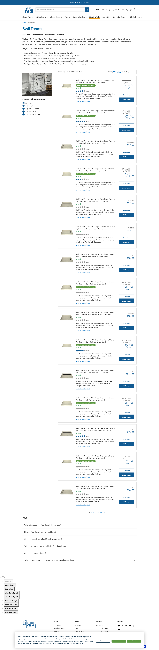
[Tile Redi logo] (27, 9)
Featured (8, 581)
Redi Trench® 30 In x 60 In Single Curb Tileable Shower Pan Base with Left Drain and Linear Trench (95, 112)
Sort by (110, 72)
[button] (2, 2)
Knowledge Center (119, 17)
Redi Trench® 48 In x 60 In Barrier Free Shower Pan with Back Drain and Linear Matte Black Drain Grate (95, 371)
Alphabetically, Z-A (11, 597)
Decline (119, 641)
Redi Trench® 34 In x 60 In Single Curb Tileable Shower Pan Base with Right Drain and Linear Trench (95, 341)
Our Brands (57, 625)
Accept (134, 641)
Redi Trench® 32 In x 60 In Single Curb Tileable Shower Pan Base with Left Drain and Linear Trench (95, 457)
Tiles (66, 17)
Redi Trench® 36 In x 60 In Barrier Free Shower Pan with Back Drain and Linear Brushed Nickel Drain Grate (95, 429)
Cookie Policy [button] (35, 643)
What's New (106, 17)
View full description (83, 101)
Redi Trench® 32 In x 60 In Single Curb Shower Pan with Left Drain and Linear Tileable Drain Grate (95, 142)
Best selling (9, 589)
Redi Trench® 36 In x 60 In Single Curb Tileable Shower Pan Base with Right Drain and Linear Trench (95, 170)
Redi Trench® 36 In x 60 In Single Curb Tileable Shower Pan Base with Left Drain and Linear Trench (95, 81)
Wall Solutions (41, 17)
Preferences (103, 641)
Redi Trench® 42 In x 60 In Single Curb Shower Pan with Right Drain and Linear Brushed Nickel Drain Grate (95, 313)
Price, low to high (11, 601)
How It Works (94, 17)
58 (98, 512)
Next (101, 512)
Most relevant (9, 585)
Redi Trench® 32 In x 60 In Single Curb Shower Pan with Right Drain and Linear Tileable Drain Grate (95, 228)
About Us (78, 625)
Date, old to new (10, 608)
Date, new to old (10, 612)
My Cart (56, 631)
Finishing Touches (79, 17)
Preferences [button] (79, 643)
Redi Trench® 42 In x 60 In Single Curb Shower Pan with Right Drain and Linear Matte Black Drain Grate (95, 255)
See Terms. (86, 2)
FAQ (76, 628)
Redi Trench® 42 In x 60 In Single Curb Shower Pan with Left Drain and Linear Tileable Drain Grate (95, 487)
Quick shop (126, 95)
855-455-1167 (104, 628)
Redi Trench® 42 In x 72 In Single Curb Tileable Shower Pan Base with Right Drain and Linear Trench (95, 283)
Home (24, 23)
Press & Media (79, 631)
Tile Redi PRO (135, 17)
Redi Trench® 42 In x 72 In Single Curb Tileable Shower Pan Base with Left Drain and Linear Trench (95, 399)
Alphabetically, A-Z (11, 593)
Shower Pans (26, 17)
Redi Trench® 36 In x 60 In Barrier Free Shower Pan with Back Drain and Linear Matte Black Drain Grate (95, 200)
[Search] (87, 9)
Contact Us (99, 625)
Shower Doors (55, 17)
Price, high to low (11, 605)
